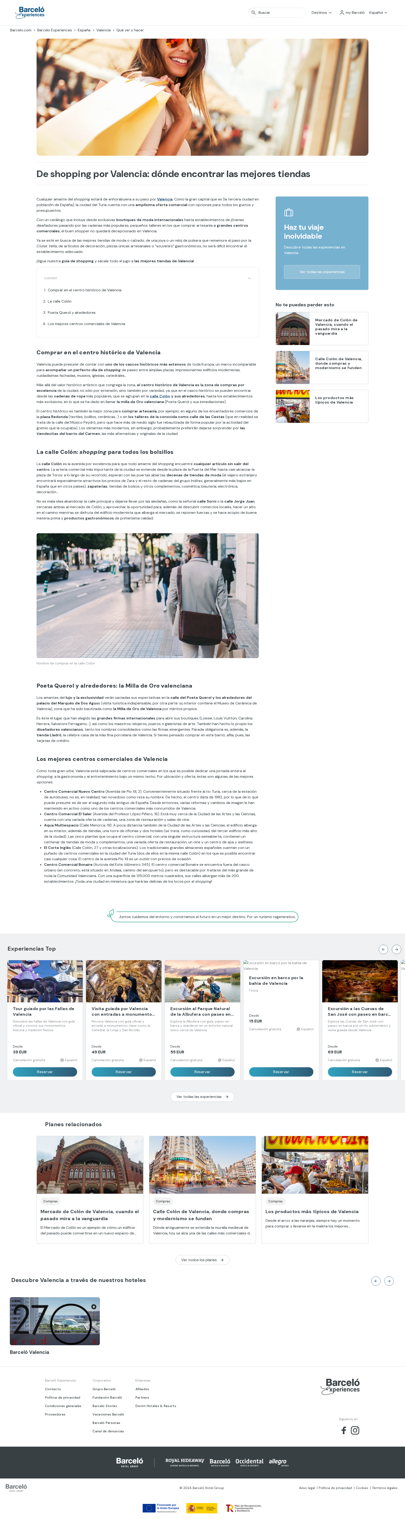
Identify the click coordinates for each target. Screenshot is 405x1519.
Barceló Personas (106, 1423)
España (84, 30)
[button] (352, 12)
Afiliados (142, 1389)
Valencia (103, 30)
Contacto (53, 1389)
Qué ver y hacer (130, 30)
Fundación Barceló (107, 1397)
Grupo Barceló (104, 1389)
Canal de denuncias (108, 1431)
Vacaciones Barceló (108, 1414)
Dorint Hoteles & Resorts (155, 1406)
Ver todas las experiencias (322, 271)
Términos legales (385, 1488)
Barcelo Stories (105, 1406)
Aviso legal (307, 1488)
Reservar (45, 1071)
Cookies (362, 1488)
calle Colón (160, 396)
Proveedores (55, 1414)
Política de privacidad (62, 1397)
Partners (142, 1397)
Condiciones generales (63, 1406)
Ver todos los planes (199, 1259)
